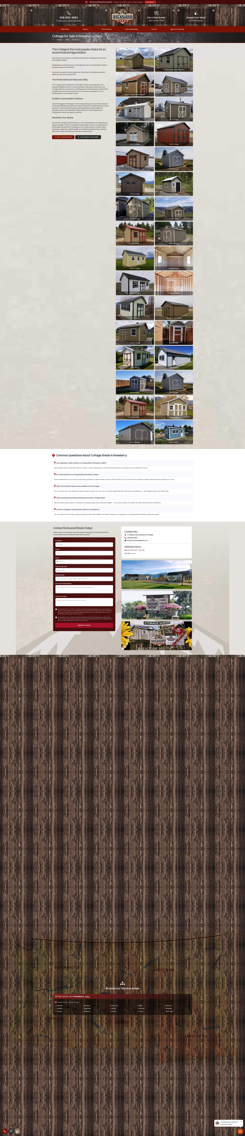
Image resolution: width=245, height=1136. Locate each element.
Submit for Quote (84, 625)
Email (57, 558)
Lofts (54, 72)
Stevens (59, 1011)
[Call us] (5, 1131)
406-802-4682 (132, 538)
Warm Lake (169, 1011)
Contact (154, 29)
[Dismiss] (159, 2)
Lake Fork (114, 1005)
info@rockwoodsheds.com (137, 540)
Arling (140, 1005)
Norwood (87, 1005)
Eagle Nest (87, 1008)
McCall (113, 1008)
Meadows (87, 1011)
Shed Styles (65, 29)
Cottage (59, 40)
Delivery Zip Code (61, 566)
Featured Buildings (131, 29)
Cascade (141, 1008)
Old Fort (168, 1005)
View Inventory (106, 29)
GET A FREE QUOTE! (64, 137)
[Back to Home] (53, 39)
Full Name (59, 540)
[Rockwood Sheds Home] (122, 16)
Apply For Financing (177, 29)
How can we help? (61, 596)
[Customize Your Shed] (17, 1131)
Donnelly (59, 1005)
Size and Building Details (63, 583)
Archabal (59, 1008)
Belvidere (169, 1008)
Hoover (141, 1011)
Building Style (59, 575)
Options (85, 29)
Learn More (149, 2)
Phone (57, 549)
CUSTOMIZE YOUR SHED (89, 137)
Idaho (67, 40)
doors (60, 65)
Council (113, 1011)
